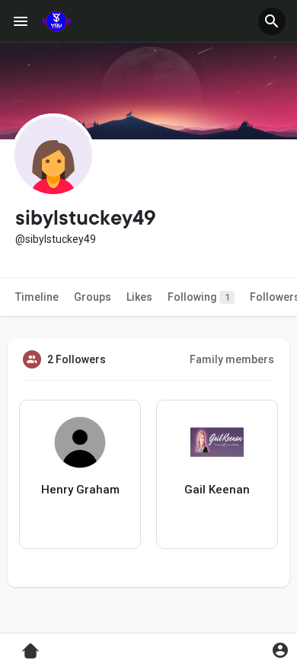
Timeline (37, 297)
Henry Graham (80, 489)
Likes (139, 297)
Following (199, 297)
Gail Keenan (217, 489)
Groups (92, 297)
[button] (272, 21)
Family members (232, 359)
